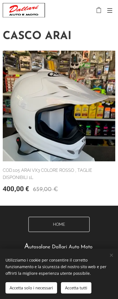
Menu (109, 10)
